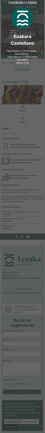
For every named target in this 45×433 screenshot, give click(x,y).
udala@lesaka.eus (22, 66)
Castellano (22, 43)
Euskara (22, 36)
